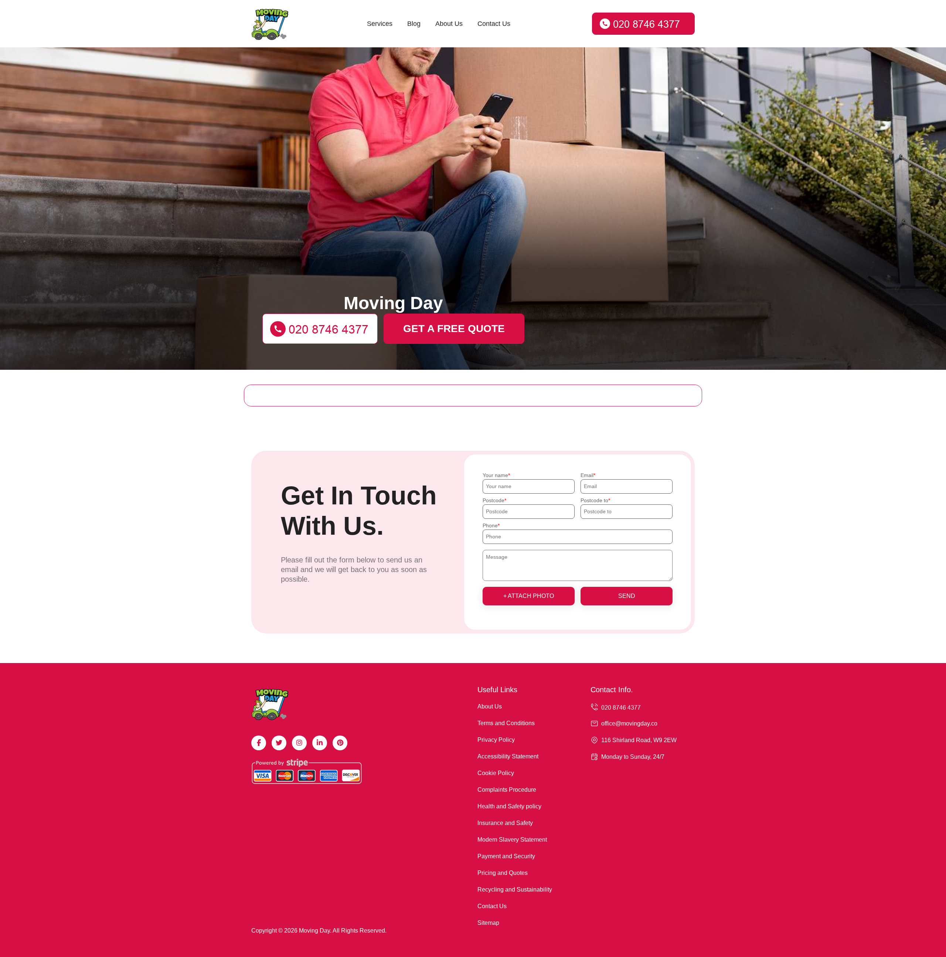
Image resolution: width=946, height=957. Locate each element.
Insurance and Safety (505, 823)
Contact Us (493, 23)
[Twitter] (279, 742)
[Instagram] (299, 742)
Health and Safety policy (509, 806)
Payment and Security (506, 856)
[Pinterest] (340, 742)
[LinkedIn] (319, 742)
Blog (414, 23)
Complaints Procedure (506, 790)
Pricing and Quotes (502, 873)
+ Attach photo (528, 596)
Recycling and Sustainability (514, 889)
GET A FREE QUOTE (454, 328)
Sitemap (488, 923)
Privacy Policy (496, 740)
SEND (626, 596)
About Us (449, 23)
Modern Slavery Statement (512, 839)
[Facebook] (258, 742)
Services (379, 23)
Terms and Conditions (506, 723)
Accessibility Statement (507, 756)
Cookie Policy (495, 773)
